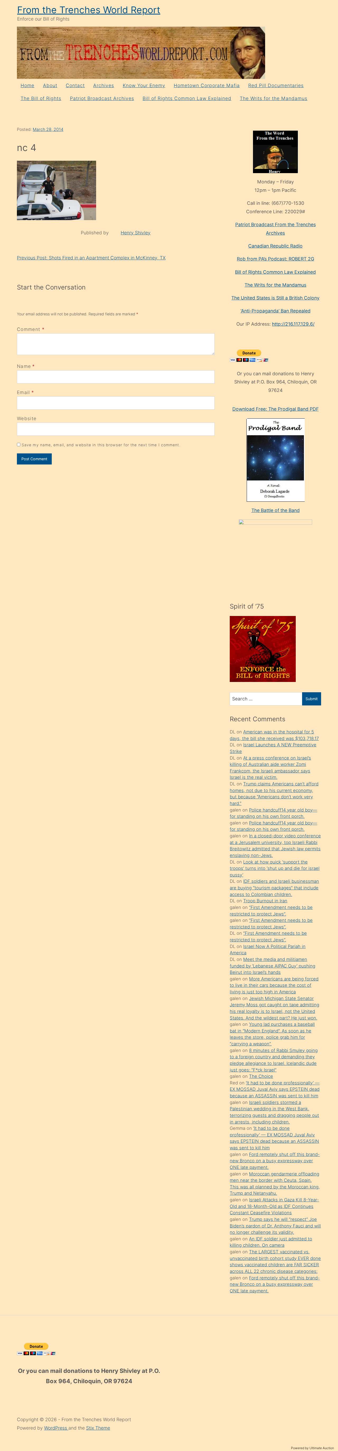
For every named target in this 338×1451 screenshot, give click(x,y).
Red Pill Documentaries (276, 85)
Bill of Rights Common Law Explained (187, 98)
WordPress (56, 1428)
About (50, 85)
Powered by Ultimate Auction (312, 1448)
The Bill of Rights (41, 98)
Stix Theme (98, 1428)
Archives (103, 85)
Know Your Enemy (144, 85)
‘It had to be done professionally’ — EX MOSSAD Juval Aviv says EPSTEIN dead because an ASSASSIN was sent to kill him (275, 1089)
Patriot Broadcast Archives (102, 98)
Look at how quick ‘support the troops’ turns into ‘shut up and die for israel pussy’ (275, 868)
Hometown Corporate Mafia (207, 85)
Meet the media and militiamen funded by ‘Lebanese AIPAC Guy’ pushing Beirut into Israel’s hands (272, 966)
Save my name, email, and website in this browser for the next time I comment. (101, 445)
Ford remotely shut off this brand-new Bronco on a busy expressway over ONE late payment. (275, 1161)
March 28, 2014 (48, 129)
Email (23, 392)
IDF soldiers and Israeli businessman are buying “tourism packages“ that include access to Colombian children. (274, 888)
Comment (31, 329)
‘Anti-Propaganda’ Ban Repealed (276, 311)
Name (24, 366)
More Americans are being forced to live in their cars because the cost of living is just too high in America (274, 985)
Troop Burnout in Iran (265, 900)
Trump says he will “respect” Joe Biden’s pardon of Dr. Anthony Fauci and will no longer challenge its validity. (275, 1226)
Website (26, 418)
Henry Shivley (136, 232)
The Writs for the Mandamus (273, 98)
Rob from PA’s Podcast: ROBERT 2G (275, 259)
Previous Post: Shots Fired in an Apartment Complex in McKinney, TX (91, 257)
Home (27, 85)
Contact (75, 85)
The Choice (261, 1076)
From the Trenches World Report (88, 10)
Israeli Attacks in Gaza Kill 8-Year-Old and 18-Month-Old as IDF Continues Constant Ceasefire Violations (274, 1206)
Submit (312, 698)
